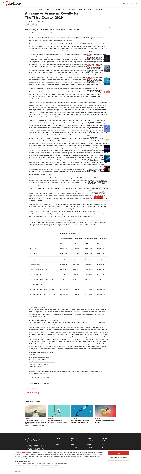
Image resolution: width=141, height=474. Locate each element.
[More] (41, 9)
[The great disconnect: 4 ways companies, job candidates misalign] (59, 411)
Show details (17, 471)
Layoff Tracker (99, 418)
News (39, 9)
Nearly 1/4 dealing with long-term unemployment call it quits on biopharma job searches (35, 422)
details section (64, 467)
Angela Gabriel (41, 425)
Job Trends (28, 418)
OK (119, 453)
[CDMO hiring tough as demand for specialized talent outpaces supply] (82, 411)
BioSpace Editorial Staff (99, 424)
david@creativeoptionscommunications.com (42, 362)
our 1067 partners (23, 452)
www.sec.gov (72, 339)
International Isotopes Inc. (68, 38)
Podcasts (48, 9)
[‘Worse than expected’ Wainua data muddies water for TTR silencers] (107, 68)
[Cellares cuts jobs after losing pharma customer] (105, 411)
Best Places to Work (31, 392)
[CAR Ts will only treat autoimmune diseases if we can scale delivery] (107, 138)
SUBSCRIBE (126, 3)
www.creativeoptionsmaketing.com (39, 364)
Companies (72, 9)
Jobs (64, 9)
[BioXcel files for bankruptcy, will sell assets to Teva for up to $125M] (107, 81)
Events (57, 9)
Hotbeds (82, 9)
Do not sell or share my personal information (118, 458)
